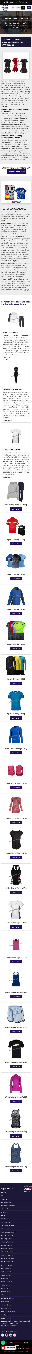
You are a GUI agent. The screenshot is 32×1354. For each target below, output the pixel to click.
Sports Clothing (7, 1265)
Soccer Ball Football (8, 1311)
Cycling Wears (6, 1239)
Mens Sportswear (11, 333)
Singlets (4, 1295)
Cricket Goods (6, 1305)
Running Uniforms (8, 1258)
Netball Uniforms (7, 1248)
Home (4, 1192)
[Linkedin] (10, 1335)
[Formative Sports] (5, 9)
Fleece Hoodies (7, 1282)
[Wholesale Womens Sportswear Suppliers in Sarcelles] (16, 375)
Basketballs (5, 1302)
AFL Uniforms (6, 1229)
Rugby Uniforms (7, 1255)
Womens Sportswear (12, 389)
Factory (4, 1199)
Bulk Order (5, 1219)
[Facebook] (2, 1335)
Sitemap (4, 1212)
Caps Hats (5, 1278)
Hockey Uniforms (7, 1242)
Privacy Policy (6, 1202)
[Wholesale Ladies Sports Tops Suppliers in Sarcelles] (16, 435)
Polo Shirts (5, 1288)
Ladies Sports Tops (11, 450)
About (4, 1196)
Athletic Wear (6, 1268)
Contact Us (5, 1209)
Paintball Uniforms (8, 1252)
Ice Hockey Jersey (7, 1245)
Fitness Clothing (7, 1272)
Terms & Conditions (8, 1205)
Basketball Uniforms (8, 1232)
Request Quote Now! (17, 171)
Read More (6, 360)
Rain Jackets (6, 1291)
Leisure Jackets (7, 1285)
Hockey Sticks (6, 1308)
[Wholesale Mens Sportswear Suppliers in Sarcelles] (16, 318)
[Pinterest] (14, 1335)
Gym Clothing (6, 1275)
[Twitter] (6, 1335)
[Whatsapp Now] (3, 1342)
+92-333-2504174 (13, 1325)
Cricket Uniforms (7, 1235)
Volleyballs (5, 1315)
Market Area (6, 1222)
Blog (3, 1215)
